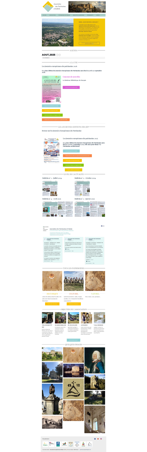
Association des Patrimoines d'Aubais (53, 239)
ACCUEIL (44, 15)
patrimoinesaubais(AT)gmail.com (85, 449)
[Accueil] (54, 7)
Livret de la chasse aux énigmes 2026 (52, 115)
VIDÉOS (98, 15)
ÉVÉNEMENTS (90, 15)
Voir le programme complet (71, 151)
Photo (68, 249)
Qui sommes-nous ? (73, 340)
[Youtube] (98, 439)
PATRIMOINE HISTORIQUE (64, 15)
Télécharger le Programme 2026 (51, 110)
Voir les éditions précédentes (73, 169)
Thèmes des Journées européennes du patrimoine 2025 (77, 155)
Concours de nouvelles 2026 (71, 87)
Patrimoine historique (52, 304)
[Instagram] (101, 439)
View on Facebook (89, 263)
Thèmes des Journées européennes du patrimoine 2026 (55, 119)
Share (93, 263)
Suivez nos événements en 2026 (51, 106)
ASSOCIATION (52, 15)
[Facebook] (94, 439)
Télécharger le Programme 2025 (72, 160)
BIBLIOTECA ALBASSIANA (78, 15)
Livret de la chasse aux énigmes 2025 (73, 165)
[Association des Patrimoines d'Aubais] (46, 228)
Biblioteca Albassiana (73, 304)
